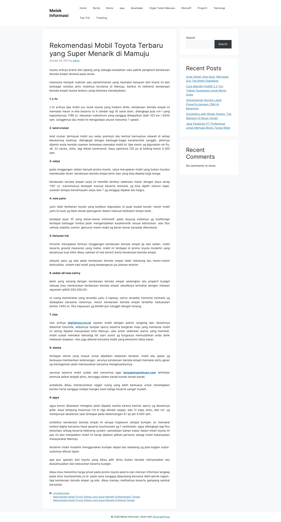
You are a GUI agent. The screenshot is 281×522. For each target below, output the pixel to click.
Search (190, 37)
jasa (122, 8)
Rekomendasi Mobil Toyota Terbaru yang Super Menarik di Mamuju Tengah (94, 500)
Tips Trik (85, 17)
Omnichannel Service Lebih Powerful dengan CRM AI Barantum (204, 104)
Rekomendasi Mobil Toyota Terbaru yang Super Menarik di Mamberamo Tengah (96, 496)
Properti (202, 8)
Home (83, 8)
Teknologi (219, 8)
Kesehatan (137, 8)
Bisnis (109, 8)
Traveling (101, 17)
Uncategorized (61, 493)
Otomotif (186, 8)
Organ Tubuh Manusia (162, 8)
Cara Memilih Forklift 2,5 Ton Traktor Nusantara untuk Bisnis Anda (206, 90)
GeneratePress (161, 516)
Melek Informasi (58, 13)
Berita (96, 8)
